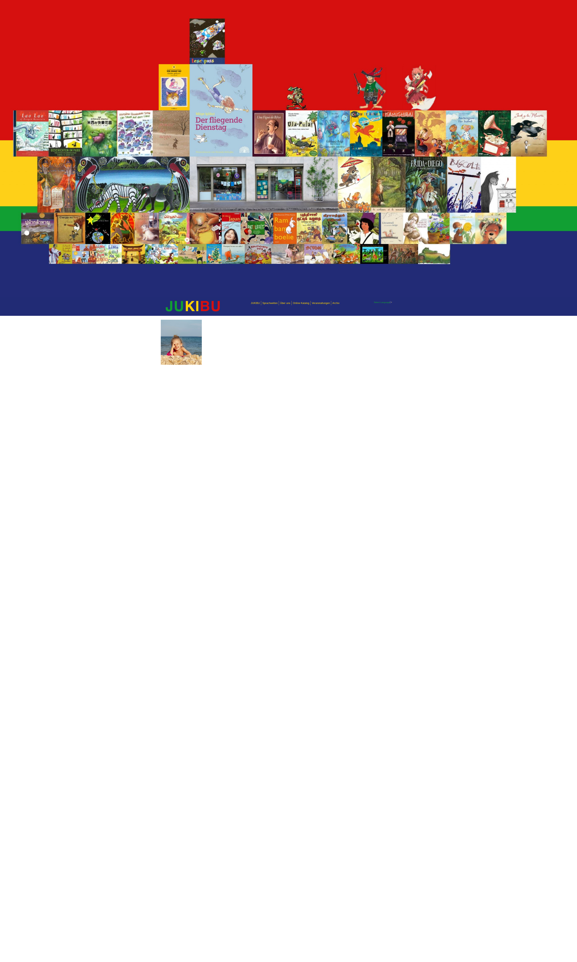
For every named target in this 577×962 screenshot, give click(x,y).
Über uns (285, 303)
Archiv (336, 303)
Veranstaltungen (321, 303)
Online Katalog (301, 303)
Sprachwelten (270, 303)
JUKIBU (255, 303)
